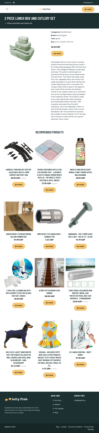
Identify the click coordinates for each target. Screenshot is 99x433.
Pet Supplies (59, 408)
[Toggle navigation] (7, 9)
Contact (64, 427)
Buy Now (57, 54)
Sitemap (91, 429)
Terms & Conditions (75, 427)
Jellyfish (57, 404)
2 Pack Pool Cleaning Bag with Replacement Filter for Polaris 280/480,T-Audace (18, 293)
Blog (56, 412)
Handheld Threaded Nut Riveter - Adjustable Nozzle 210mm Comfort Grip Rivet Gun (18, 172)
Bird (61, 32)
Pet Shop (88, 9)
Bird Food (67, 32)
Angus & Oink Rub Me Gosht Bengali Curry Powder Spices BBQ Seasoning (80, 172)
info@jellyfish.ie (88, 2)
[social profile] (13, 2)
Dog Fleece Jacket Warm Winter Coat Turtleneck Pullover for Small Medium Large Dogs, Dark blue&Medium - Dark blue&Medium (18, 357)
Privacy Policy (89, 427)
